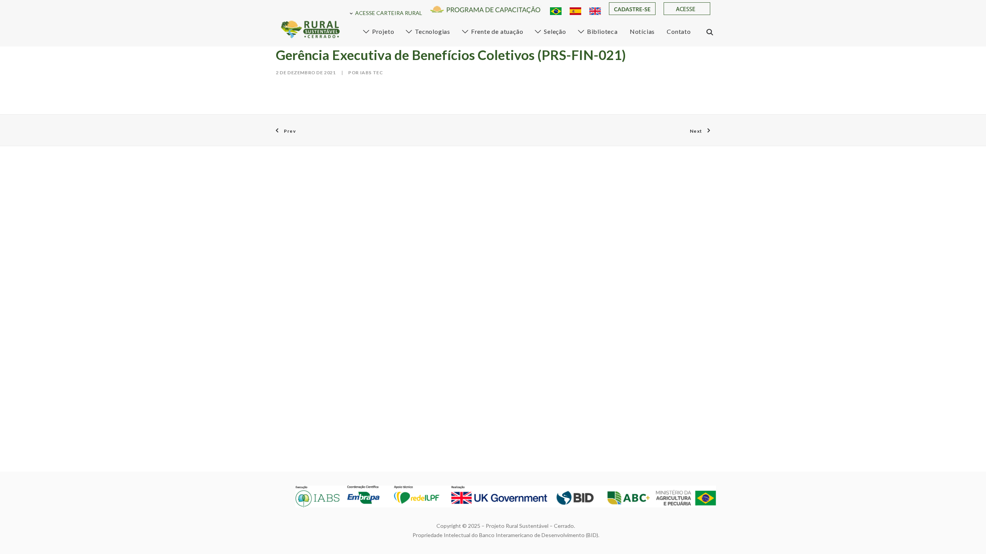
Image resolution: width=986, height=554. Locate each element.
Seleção (555, 31)
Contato (679, 31)
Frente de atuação (497, 31)
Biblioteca (602, 31)
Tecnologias (432, 31)
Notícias (642, 31)
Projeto (383, 31)
